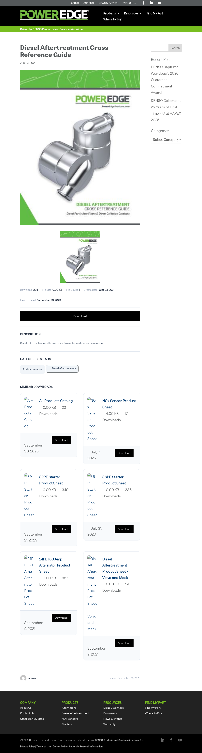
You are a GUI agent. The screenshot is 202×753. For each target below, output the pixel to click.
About (75, 3)
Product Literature (32, 369)
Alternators (69, 707)
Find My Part (155, 13)
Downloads (110, 713)
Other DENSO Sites (32, 719)
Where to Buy (112, 19)
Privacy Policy (27, 746)
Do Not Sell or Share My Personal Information (78, 746)
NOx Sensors (70, 719)
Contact (88, 3)
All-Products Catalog (56, 400)
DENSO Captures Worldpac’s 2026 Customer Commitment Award (165, 79)
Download (80, 316)
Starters (67, 724)
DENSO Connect (113, 707)
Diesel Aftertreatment (63, 368)
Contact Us (27, 713)
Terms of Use (43, 746)
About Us (26, 707)
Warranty (109, 724)
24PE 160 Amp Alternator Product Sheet (54, 565)
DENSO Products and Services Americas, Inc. (119, 740)
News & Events (108, 3)
